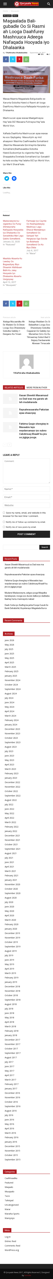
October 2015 (11, 1155)
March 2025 (10, 666)
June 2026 (9, 640)
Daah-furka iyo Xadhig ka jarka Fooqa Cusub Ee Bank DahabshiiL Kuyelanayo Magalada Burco (26, 606)
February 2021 (11, 875)
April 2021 (9, 866)
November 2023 (12, 733)
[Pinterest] (19, 59)
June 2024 (9, 702)
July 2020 (9, 902)
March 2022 (10, 822)
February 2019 (11, 977)
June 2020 (9, 906)
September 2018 (12, 999)
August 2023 (11, 746)
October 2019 (11, 942)
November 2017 (12, 1044)
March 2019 (10, 973)
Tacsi (7, 1196)
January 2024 (11, 724)
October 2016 (11, 1101)
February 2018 (11, 1030)
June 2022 (9, 808)
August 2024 (11, 693)
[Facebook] (6, 59)
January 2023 (11, 777)
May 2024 (9, 706)
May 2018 (9, 1017)
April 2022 (9, 817)
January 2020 (11, 928)
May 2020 (9, 911)
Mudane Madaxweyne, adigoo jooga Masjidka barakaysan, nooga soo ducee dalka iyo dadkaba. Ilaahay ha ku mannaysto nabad (27, 596)
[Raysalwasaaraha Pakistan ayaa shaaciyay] (10, 413)
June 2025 (9, 653)
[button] (5, 4)
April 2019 (9, 968)
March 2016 (10, 1132)
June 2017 (9, 1066)
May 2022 (9, 813)
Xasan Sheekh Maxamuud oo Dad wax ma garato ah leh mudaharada (33, 399)
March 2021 (10, 871)
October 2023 (11, 737)
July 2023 (9, 751)
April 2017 (9, 1075)
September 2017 (12, 1053)
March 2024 (10, 715)
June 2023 (9, 755)
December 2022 (12, 782)
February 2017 (11, 1084)
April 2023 (9, 764)
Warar (15, 16)
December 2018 (12, 986)
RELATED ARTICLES (14, 387)
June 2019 (9, 959)
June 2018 (9, 1013)
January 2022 (11, 831)
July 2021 (9, 857)
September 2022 (12, 795)
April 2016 (9, 1128)
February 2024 (11, 720)
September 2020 (12, 893)
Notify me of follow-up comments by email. (26, 522)
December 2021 (12, 835)
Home (5, 11)
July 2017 (9, 1061)
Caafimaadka (11, 1178)
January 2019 (11, 982)
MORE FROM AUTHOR (37, 387)
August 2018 (11, 1004)
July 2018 (9, 1008)
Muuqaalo (15, 11)
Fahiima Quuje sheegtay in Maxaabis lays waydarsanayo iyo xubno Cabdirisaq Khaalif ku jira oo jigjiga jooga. (33, 430)
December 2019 (12, 933)
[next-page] (9, 445)
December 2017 (12, 1039)
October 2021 (11, 844)
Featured (9, 1182)
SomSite (27, 1275)
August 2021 (11, 853)
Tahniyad (9, 1200)
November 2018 (12, 990)
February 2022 (11, 826)
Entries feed (10, 1241)
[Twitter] (13, 59)
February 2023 (11, 773)
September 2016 (12, 1106)
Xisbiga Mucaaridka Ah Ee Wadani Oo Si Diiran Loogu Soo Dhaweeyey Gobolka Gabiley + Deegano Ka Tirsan (14, 327)
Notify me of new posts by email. (21, 527)
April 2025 (9, 662)
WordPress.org (12, 1250)
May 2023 (9, 760)
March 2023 (10, 769)
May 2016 (9, 1124)
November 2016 (12, 1097)
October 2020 (11, 888)
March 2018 (10, 1026)
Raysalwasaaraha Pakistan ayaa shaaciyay (25, 574)
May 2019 (9, 964)
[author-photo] (26, 368)
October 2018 (11, 995)
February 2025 (11, 671)
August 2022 (11, 800)
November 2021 (12, 840)
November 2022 (12, 786)
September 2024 (12, 689)
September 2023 (12, 742)
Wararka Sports (12, 1213)
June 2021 (9, 862)
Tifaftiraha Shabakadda (16, 52)
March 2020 (10, 919)
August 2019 (11, 951)
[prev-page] (5, 445)
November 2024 (12, 680)
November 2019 (12, 937)
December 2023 (12, 729)
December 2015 (12, 1146)
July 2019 (9, 955)
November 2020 (12, 884)
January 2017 (11, 1088)
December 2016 (12, 1093)
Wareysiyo (10, 1218)
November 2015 (12, 1150)
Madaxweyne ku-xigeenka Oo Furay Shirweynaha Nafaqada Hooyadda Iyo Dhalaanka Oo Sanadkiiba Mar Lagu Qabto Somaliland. (13, 230)
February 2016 (11, 1137)
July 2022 (9, 804)
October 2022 (11, 791)
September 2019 (12, 946)
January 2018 (11, 1035)
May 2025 (9, 658)
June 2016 (9, 1119)
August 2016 (11, 1110)
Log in (8, 1236)
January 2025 (11, 675)
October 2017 (11, 1048)
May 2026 (9, 644)
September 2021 (12, 848)
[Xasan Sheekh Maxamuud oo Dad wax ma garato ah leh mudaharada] (10, 399)
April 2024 (9, 711)
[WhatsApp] (26, 59)
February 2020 (11, 924)
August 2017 (11, 1057)
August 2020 (11, 897)
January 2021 (11, 880)
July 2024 (9, 698)
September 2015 (12, 1159)
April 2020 (9, 915)
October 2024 (11, 684)
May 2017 (9, 1070)
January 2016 (11, 1141)
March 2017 (10, 1079)
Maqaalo (9, 1187)
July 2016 (9, 1115)
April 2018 (9, 1022)
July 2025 (9, 649)
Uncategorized (12, 1204)
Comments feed (12, 1245)
